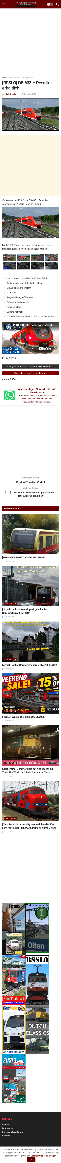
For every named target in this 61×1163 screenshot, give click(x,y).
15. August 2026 (9, 561)
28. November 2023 (28, 94)
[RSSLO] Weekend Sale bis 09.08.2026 (23, 716)
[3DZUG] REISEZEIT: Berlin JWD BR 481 (23, 557)
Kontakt (6, 1125)
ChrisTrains (10, 819)
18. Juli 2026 (8, 776)
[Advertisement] (30, 41)
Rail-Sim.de (11, 94)
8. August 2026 (8, 669)
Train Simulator (15, 78)
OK (31, 1159)
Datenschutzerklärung (12, 1132)
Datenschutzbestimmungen (43, 1156)
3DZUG (7, 552)
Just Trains (10, 763)
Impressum (7, 1128)
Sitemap (6, 1136)
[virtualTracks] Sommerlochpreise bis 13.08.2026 (29, 665)
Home (4, 78)
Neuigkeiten (28, 78)
